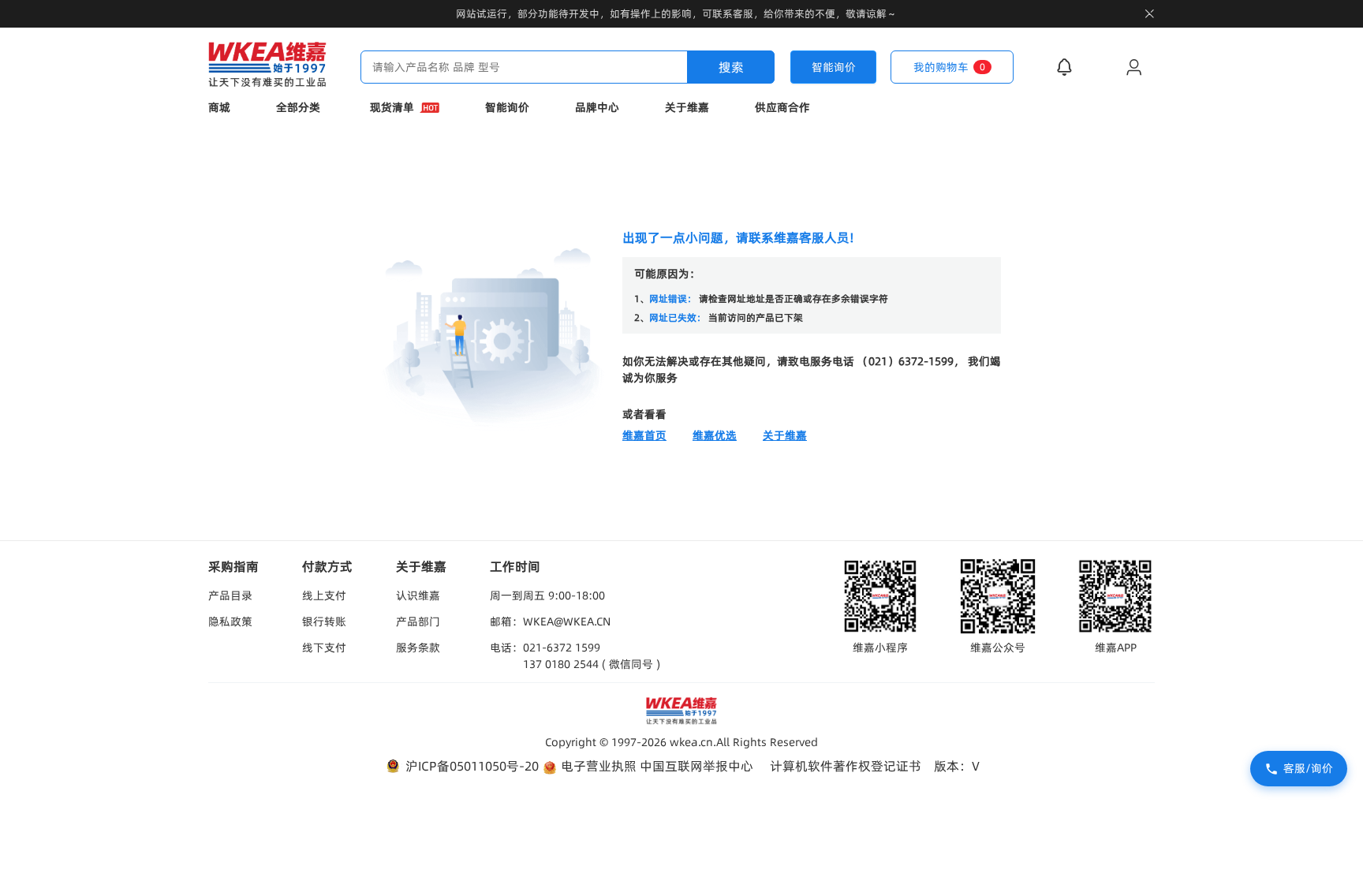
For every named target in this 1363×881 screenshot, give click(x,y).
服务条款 (418, 647)
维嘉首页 (644, 435)
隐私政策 (230, 621)
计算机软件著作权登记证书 (845, 766)
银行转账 (324, 621)
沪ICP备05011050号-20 (470, 766)
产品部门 (418, 621)
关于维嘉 (687, 107)
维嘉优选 (715, 435)
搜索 (731, 67)
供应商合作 (782, 107)
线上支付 (324, 595)
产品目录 (230, 595)
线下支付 (324, 647)
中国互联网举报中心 (696, 766)
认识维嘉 (418, 595)
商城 (219, 107)
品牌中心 (597, 107)
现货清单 (392, 107)
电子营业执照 (597, 766)
